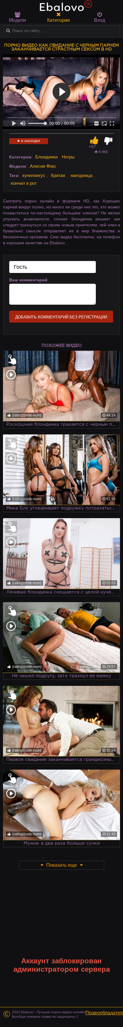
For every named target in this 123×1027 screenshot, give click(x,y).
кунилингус (33, 175)
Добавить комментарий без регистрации (61, 317)
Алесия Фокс (43, 166)
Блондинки (46, 156)
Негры (68, 156)
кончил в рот (24, 183)
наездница (81, 175)
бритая (58, 175)
